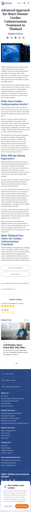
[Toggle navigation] (28, 3)
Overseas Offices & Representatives (12, 398)
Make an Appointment (15, 268)
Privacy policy (8, 506)
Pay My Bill (4, 438)
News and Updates (7, 406)
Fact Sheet (4, 396)
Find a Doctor (5, 433)
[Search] (24, 3)
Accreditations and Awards (9, 401)
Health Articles (6, 342)
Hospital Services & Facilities (10, 418)
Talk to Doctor (15, 274)
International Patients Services (11, 460)
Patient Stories (6, 403)
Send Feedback (6, 448)
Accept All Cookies (22, 506)
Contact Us (4, 445)
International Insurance (8, 463)
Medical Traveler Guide (8, 421)
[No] (28, 481)
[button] (14, 363)
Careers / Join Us (6, 453)
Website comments (7, 450)
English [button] (19, 3)
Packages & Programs (8, 416)
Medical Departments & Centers (11, 413)
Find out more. (21, 501)
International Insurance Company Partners (14, 423)
